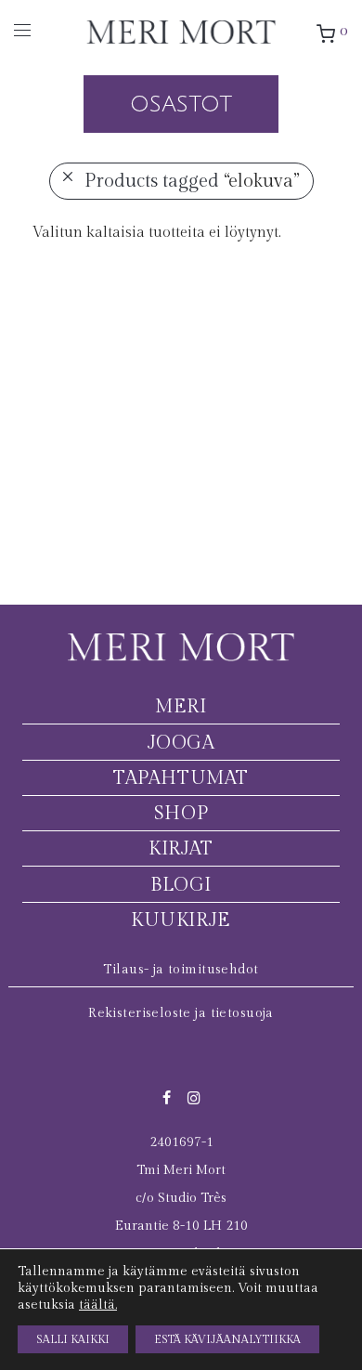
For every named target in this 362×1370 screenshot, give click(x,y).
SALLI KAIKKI (73, 1339)
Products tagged (192, 181)
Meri (180, 707)
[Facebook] (166, 1097)
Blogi (181, 885)
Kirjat (181, 849)
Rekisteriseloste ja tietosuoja (181, 1013)
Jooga (181, 743)
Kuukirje (181, 920)
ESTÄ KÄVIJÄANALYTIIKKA (227, 1339)
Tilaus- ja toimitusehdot (180, 969)
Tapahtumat (181, 778)
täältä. (98, 1305)
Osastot (181, 104)
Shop (181, 813)
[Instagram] (193, 1097)
